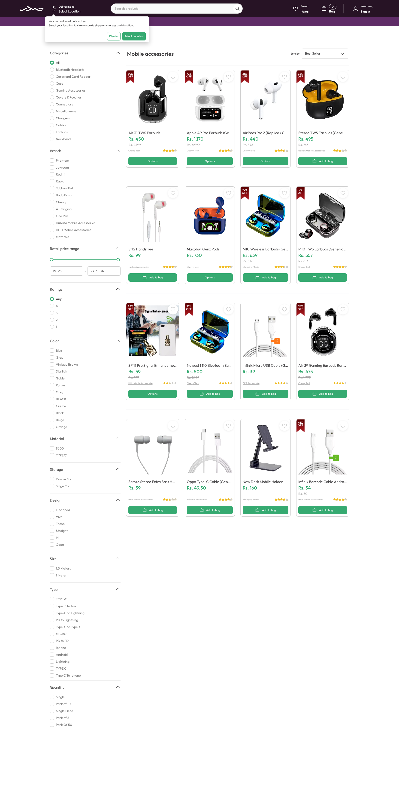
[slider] (51, 259)
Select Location (134, 36)
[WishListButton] (173, 77)
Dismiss (113, 36)
